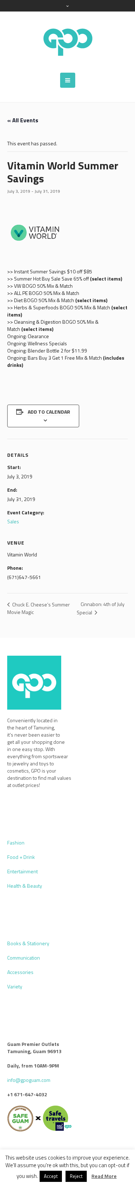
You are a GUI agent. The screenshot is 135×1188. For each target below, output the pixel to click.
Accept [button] (51, 1176)
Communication (23, 957)
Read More (104, 1176)
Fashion (15, 842)
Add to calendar (49, 411)
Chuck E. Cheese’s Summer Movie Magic (38, 608)
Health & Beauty (24, 885)
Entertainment (22, 871)
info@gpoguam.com (28, 1080)
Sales (13, 521)
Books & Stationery (28, 943)
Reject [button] (76, 1176)
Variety (14, 986)
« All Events (22, 120)
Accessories (20, 972)
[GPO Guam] (68, 42)
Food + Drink (21, 857)
